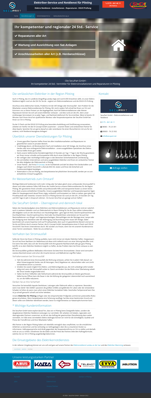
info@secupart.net (109, 136)
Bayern (24, 349)
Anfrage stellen (119, 168)
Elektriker (17, 349)
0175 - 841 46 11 (108, 122)
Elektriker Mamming (115, 345)
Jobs (15, 381)
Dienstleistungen (26, 16)
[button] (11, 47)
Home (16, 16)
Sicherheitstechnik (43, 16)
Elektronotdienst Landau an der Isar (87, 345)
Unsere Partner (52, 386)
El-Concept (40, 164)
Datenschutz (51, 381)
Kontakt (17, 377)
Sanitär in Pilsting (85, 377)
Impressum (51, 377)
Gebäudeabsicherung (60, 16)
